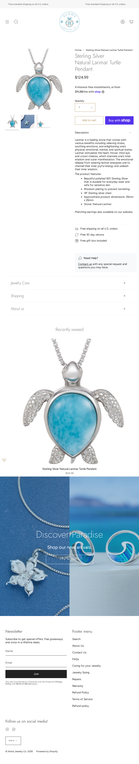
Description (82, 132)
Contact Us (79, 652)
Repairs (76, 679)
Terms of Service (23, 683)
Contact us (85, 264)
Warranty (77, 686)
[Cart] (131, 21)
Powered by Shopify (47, 751)
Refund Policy (80, 692)
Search (76, 639)
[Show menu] (7, 21)
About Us (78, 645)
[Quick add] (4, 460)
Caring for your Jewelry (86, 665)
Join (36, 674)
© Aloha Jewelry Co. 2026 (19, 751)
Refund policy (80, 706)
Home (78, 50)
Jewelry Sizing (80, 672)
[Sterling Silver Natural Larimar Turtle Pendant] (12, 121)
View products (69, 559)
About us (17, 308)
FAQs (75, 659)
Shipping (17, 296)
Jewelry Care (20, 283)
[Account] (123, 21)
